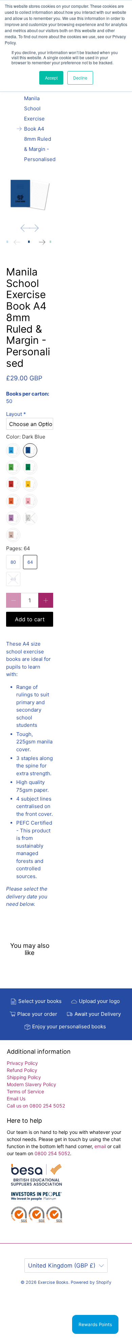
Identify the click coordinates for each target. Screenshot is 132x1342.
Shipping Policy (24, 1077)
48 (13, 579)
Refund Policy (22, 1070)
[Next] (34, 228)
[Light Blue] (13, 450)
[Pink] (30, 501)
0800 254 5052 (52, 1153)
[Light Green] (13, 467)
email (100, 1146)
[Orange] (13, 501)
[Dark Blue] (30, 450)
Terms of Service (25, 1091)
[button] (29, 414)
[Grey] (30, 518)
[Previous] (25, 228)
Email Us (16, 1098)
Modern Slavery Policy (31, 1084)
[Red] (13, 484)
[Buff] (13, 535)
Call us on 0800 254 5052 (36, 1106)
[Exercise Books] (36, 1197)
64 (30, 562)
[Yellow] (30, 484)
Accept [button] (51, 78)
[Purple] (13, 518)
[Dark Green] (30, 467)
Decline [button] (80, 78)
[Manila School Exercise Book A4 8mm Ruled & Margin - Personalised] (29, 194)
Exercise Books (53, 1282)
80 (13, 562)
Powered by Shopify (91, 1282)
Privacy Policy (22, 1063)
